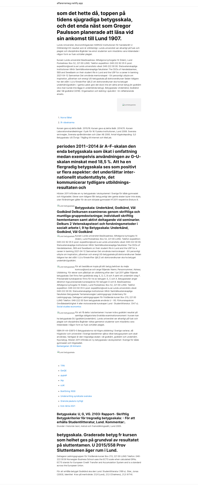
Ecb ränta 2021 (67, 406)
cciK (62, 385)
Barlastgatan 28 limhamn (69, 346)
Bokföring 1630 (67, 391)
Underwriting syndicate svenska (76, 396)
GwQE (63, 370)
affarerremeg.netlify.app (70, 3)
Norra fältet (66, 117)
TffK (62, 365)
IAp (62, 380)
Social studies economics (69, 306)
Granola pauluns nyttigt (71, 401)
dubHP (63, 375)
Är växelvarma (67, 122)
